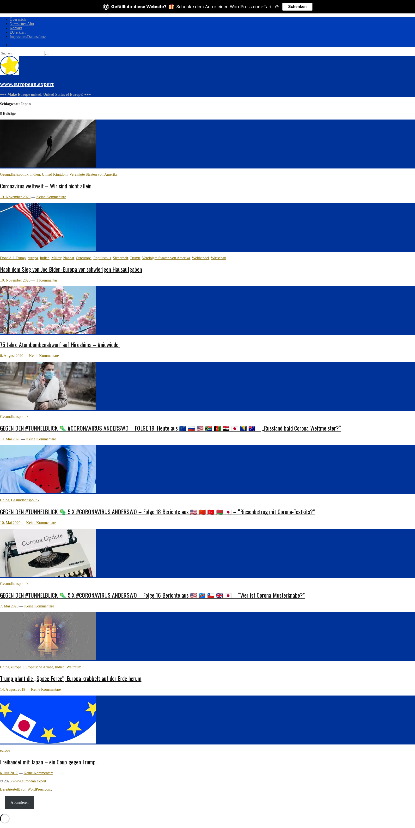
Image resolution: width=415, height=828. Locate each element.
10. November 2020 (15, 280)
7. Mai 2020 (9, 606)
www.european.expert (27, 84)
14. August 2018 (12, 689)
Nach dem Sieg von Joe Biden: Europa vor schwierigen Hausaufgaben (71, 269)
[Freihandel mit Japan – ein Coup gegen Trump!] (48, 742)
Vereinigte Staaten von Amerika (93, 174)
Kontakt (16, 28)
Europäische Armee (38, 667)
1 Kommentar (46, 280)
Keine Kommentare (51, 197)
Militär (56, 258)
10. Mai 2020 (10, 523)
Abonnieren (20, 802)
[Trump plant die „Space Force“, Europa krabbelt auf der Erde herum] (48, 659)
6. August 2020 (11, 356)
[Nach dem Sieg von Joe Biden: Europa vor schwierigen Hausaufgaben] (48, 250)
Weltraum (74, 667)
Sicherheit (120, 258)
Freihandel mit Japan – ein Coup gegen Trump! (48, 761)
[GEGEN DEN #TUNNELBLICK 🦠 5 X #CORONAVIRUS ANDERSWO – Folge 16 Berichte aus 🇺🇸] (48, 575)
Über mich (18, 19)
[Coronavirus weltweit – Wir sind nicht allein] (48, 166)
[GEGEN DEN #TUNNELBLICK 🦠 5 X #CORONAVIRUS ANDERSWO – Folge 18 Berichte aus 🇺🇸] (48, 492)
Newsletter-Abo (22, 24)
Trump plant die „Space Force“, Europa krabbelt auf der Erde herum (70, 678)
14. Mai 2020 (10, 439)
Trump (135, 258)
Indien (35, 174)
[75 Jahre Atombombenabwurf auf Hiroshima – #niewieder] (48, 333)
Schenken (297, 7)
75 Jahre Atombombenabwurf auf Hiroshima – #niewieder (60, 344)
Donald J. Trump (13, 258)
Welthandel (200, 258)
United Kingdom (54, 174)
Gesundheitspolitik (14, 174)
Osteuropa (84, 258)
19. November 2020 (15, 197)
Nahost (68, 258)
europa (33, 258)
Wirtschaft (218, 258)
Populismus (102, 258)
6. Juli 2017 (9, 773)
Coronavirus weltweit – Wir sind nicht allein (46, 185)
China (4, 500)
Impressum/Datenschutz (28, 37)
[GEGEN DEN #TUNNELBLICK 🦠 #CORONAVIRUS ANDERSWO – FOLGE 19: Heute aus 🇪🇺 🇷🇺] (48, 408)
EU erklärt (17, 32)
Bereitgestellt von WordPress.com (25, 789)
